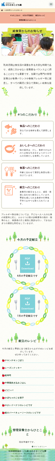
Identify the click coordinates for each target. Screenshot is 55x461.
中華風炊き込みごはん (15, 383)
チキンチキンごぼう (14, 360)
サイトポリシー (40, 447)
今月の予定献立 (28, 15)
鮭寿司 (8, 375)
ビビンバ (9, 390)
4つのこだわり (15, 15)
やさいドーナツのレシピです (18, 405)
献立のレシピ (40, 15)
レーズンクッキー (13, 368)
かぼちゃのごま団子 (14, 398)
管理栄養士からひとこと (27, 20)
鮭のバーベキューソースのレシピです (23, 413)
